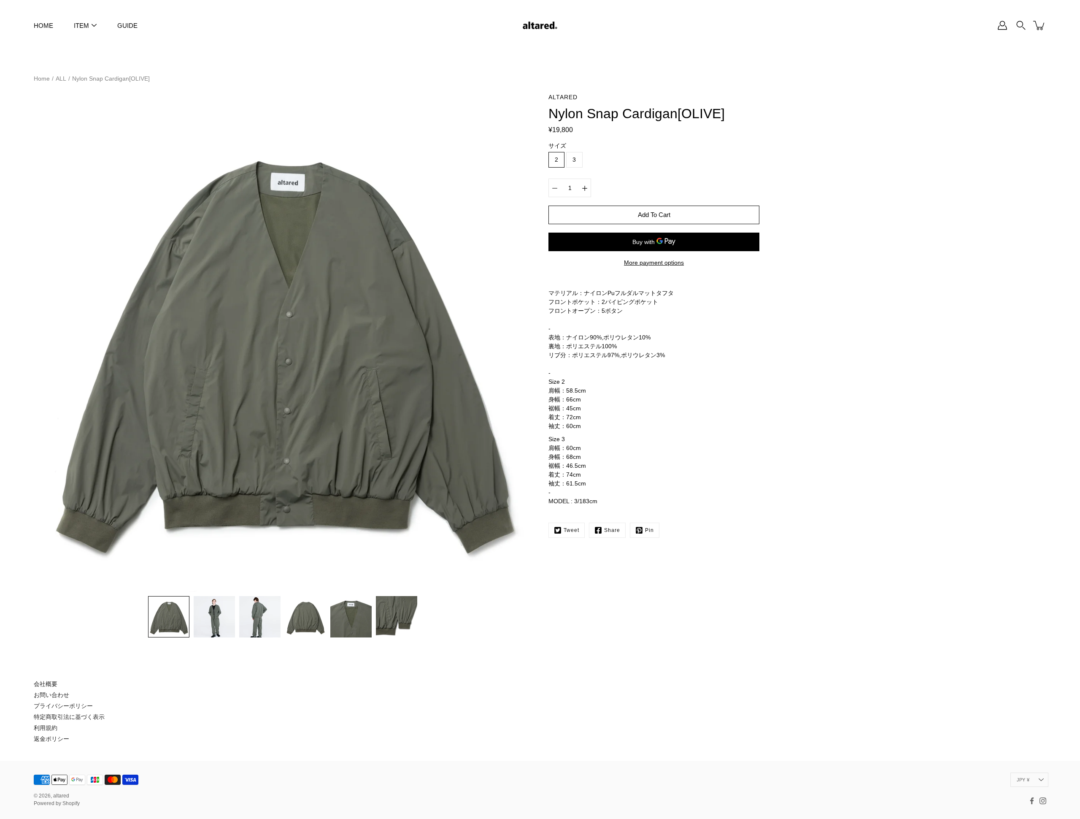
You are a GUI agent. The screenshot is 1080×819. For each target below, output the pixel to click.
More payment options (654, 262)
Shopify (71, 803)
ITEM (81, 25)
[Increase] (584, 188)
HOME (43, 25)
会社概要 (45, 684)
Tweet (571, 530)
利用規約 (45, 727)
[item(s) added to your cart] (1039, 25)
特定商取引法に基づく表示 (69, 716)
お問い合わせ (51, 695)
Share (612, 530)
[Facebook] (1032, 800)
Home (42, 78)
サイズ (557, 145)
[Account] (1002, 25)
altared (61, 796)
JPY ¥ (1023, 779)
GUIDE (127, 25)
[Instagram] (1043, 800)
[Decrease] (554, 188)
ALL (61, 78)
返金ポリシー (51, 738)
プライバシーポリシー (63, 705)
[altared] (540, 25)
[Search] (1021, 25)
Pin (649, 530)
